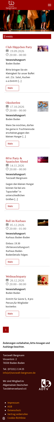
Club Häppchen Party (19, 47)
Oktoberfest (13, 102)
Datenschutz (14, 410)
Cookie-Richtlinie (16, 417)
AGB (9, 406)
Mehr (11, 88)
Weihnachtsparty (16, 276)
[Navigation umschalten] (49, 5)
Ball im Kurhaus (16, 221)
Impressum (13, 402)
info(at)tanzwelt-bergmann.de (19, 372)
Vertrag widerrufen (17, 414)
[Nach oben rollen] (47, 415)
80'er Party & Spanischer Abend (17, 160)
